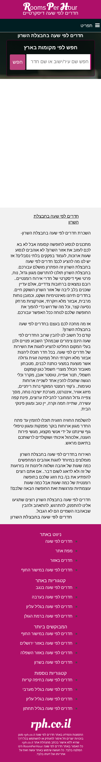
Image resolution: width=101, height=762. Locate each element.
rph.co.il (51, 724)
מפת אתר (64, 551)
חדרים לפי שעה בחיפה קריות (47, 680)
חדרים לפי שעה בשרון (53, 662)
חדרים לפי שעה (59, 541)
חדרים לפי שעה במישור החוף (47, 570)
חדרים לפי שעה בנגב (54, 587)
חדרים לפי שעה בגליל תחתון (48, 708)
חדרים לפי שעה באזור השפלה (46, 652)
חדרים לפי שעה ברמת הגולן (48, 616)
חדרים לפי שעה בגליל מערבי (48, 689)
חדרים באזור (61, 560)
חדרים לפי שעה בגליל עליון (49, 606)
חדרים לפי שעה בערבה (52, 597)
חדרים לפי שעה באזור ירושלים (46, 643)
